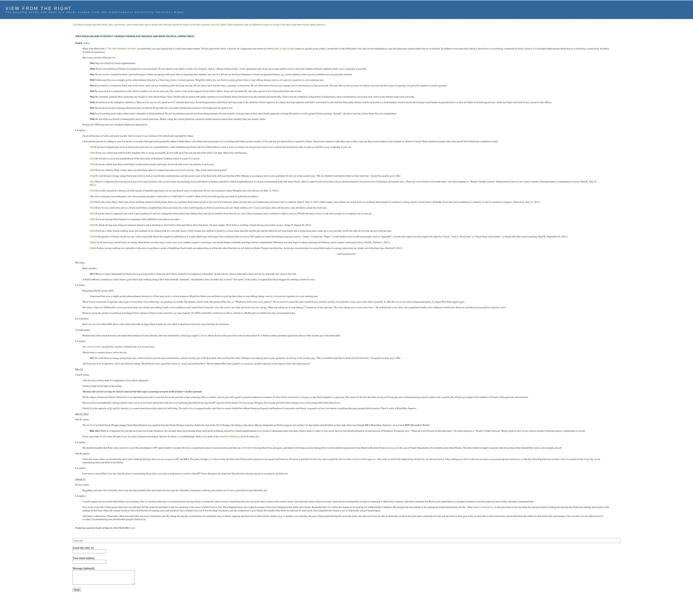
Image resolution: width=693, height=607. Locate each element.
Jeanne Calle (93, 346)
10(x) (92, 225)
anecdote (96, 324)
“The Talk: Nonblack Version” (122, 48)
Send (132, 528)
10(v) (92, 213)
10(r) (92, 181)
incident (91, 425)
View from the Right (38, 8)
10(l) (92, 147)
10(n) (92, 158)
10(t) (92, 202)
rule (306, 425)
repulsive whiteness (229, 436)
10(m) (93, 153)
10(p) (92, 170)
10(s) (92, 190)
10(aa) (93, 242)
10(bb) (93, 248)
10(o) (92, 164)
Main (223, 24)
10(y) (92, 231)
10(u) (92, 208)
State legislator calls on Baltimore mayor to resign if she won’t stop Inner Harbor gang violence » (277, 24)
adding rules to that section (280, 48)
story (329, 507)
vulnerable (246, 448)
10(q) (92, 176)
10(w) (92, 219)
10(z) (92, 236)
